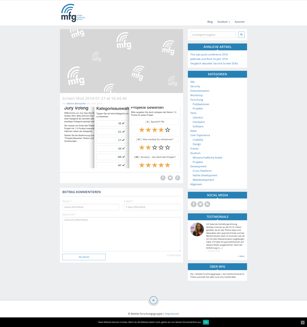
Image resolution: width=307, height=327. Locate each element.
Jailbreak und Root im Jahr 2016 (209, 59)
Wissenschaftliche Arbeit (207, 157)
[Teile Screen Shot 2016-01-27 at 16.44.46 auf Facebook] (162, 178)
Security (195, 86)
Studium (222, 21)
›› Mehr (241, 256)
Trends (194, 148)
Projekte (198, 108)
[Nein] (303, 322)
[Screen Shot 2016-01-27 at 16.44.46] (121, 137)
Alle (192, 82)
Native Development (205, 175)
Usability (198, 139)
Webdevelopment (203, 180)
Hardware (199, 122)
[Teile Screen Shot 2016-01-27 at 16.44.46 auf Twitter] (169, 178)
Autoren (240, 21)
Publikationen (201, 104)
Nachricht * (69, 214)
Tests (193, 113)
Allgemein (196, 184)
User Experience (200, 135)
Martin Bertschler (76, 103)
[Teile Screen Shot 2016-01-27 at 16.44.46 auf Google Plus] (177, 178)
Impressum (172, 313)
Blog (210, 21)
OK (206, 322)
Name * (67, 201)
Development (198, 166)
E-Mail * (128, 201)
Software (198, 126)
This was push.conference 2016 (209, 54)
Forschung (196, 99)
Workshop (196, 95)
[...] (220, 247)
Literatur (198, 117)
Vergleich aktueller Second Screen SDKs (214, 63)
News (193, 131)
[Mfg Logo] (73, 13)
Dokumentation (199, 91)
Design (197, 144)
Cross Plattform (202, 171)
